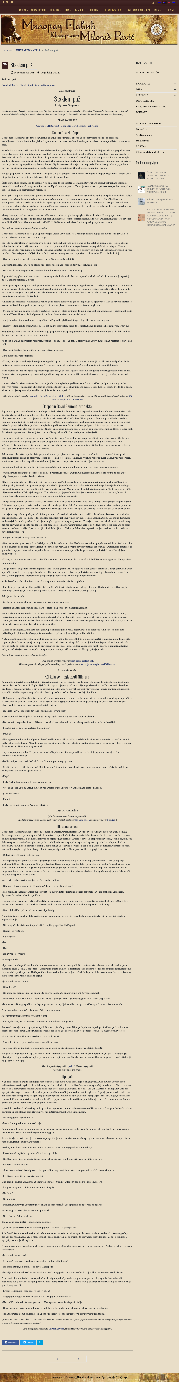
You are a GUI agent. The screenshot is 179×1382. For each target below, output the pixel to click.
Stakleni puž (142, 140)
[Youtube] (11, 2)
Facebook (12, 1343)
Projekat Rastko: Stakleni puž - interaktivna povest (29, 85)
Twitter (29, 1343)
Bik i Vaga (141, 146)
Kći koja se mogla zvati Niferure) (98, 664)
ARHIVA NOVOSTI (38, 10)
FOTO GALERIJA (145, 101)
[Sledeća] (77, 1358)
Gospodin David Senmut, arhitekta (79, 126)
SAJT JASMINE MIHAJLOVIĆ (139, 10)
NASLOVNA (23, 10)
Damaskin (141, 129)
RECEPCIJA (93, 10)
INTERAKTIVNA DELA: (112, 10)
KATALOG (79, 10)
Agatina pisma (144, 135)
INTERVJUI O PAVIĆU (147, 72)
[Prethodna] (58, 1358)
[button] (170, 84)
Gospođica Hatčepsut (47, 126)
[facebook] (3, 2)
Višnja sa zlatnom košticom (150, 152)
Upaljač (111, 820)
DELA (67, 10)
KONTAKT (172, 10)
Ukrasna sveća (82, 820)
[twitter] (7, 2)
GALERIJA (158, 10)
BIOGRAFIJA (54, 10)
